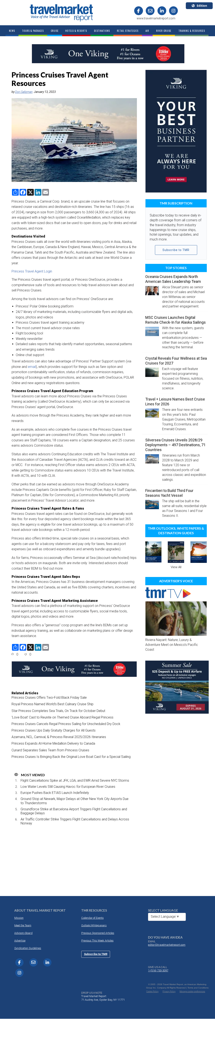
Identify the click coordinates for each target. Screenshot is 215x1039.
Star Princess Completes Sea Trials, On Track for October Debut (58, 711)
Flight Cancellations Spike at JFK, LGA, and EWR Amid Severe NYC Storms (75, 781)
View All (176, 567)
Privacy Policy (169, 991)
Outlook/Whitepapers (94, 925)
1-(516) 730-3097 (158, 970)
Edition (202, 6)
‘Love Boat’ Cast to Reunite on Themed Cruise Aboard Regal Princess (62, 717)
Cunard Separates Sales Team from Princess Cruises (50, 750)
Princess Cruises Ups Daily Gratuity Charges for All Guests (54, 730)
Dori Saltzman (24, 91)
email (32, 367)
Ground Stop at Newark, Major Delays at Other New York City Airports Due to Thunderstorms (74, 801)
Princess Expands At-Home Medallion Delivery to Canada (53, 743)
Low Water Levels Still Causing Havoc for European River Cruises (68, 787)
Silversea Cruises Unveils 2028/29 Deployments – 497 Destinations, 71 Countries (175, 445)
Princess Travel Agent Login (32, 271)
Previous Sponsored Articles (97, 933)
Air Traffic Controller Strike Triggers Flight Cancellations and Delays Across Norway (75, 821)
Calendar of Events (92, 917)
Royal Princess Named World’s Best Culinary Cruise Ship (52, 704)
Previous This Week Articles (97, 940)
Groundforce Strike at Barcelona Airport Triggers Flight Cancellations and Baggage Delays (74, 811)
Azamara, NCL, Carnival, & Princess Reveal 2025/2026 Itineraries (59, 737)
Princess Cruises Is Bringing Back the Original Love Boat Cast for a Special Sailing (71, 757)
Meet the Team (22, 925)
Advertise (19, 940)
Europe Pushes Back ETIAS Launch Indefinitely (55, 793)
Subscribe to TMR (176, 250)
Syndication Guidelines (27, 948)
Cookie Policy (152, 991)
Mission (19, 917)
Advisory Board (23, 933)
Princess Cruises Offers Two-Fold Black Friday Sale (49, 698)
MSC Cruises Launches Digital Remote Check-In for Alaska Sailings (175, 320)
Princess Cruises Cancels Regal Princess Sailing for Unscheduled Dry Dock (66, 724)
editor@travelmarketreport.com (166, 944)
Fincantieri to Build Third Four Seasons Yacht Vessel (169, 493)
